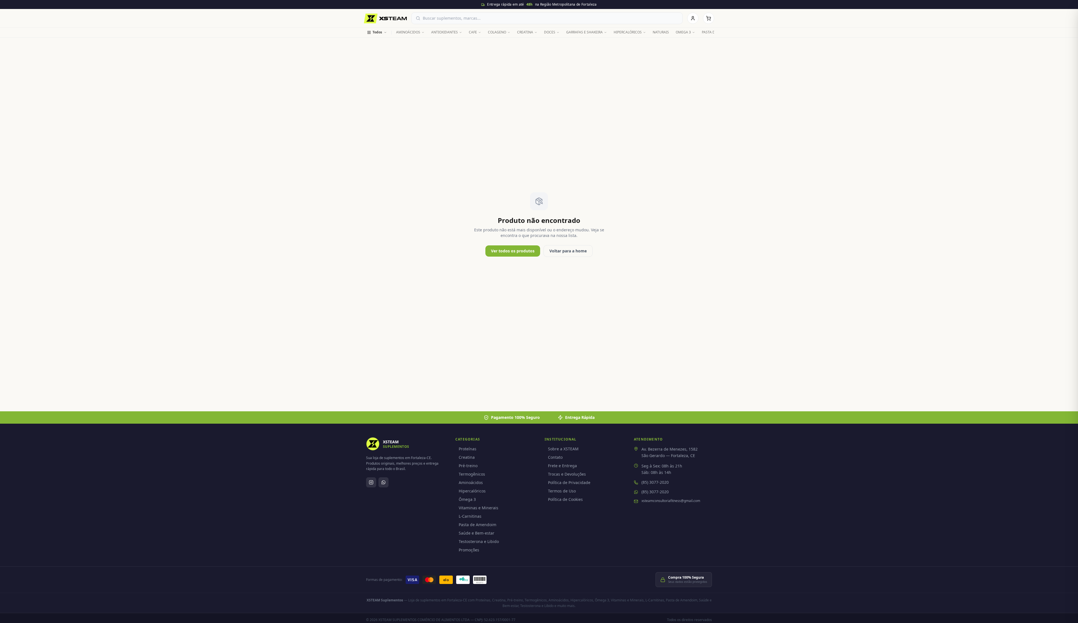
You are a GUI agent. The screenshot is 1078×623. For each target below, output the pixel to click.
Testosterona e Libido (479, 541)
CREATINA (525, 32)
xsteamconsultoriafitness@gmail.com (670, 501)
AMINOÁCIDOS (408, 32)
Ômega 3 (467, 499)
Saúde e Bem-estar (476, 533)
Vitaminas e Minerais (478, 507)
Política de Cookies (565, 499)
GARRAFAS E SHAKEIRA (584, 32)
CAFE (473, 32)
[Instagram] (371, 482)
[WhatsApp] (383, 482)
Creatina (467, 457)
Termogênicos (472, 474)
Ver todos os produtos (513, 251)
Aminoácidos (471, 482)
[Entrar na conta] (692, 18)
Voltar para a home (568, 251)
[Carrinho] (708, 18)
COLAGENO (497, 32)
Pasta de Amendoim (477, 524)
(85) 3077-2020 (655, 482)
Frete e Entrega (562, 465)
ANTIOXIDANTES (444, 32)
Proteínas (467, 448)
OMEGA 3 (683, 32)
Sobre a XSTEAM (563, 448)
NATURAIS (661, 32)
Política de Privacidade (569, 482)
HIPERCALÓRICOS (628, 32)
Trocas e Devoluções (567, 474)
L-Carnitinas (470, 516)
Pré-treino (468, 465)
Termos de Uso (562, 491)
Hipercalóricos (472, 491)
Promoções (469, 550)
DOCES (549, 32)
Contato (555, 457)
